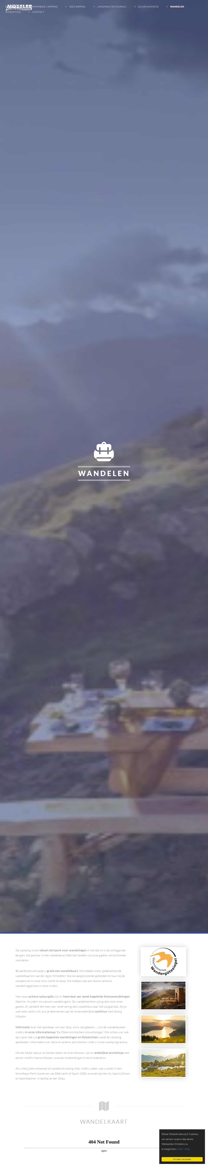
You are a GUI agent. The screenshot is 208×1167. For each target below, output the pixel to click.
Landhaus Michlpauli (112, 6)
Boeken (10, 6)
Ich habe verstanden (182, 1159)
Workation (13, 12)
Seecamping (77, 6)
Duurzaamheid (148, 6)
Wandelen (176, 6)
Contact (38, 12)
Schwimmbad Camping (42, 6)
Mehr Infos (183, 1149)
